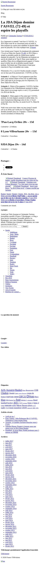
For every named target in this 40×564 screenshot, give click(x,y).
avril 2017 (8, 447)
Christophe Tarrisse (15, 36)
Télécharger (5, 554)
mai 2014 (8, 516)
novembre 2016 (10, 457)
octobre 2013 (10, 530)
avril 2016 (8, 471)
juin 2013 (8, 538)
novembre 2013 (10, 528)
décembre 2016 (10, 455)
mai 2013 (8, 540)
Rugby (12, 264)
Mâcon (19, 405)
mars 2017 (9, 449)
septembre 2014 (10, 508)
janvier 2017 (9, 453)
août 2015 (8, 487)
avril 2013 (8, 542)
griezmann (30, 400)
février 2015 (9, 499)
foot (18, 399)
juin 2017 (8, 443)
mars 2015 (9, 497)
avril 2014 (8, 518)
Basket (3, 194)
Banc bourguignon (11, 280)
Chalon (20, 194)
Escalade (13, 244)
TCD (7, 408)
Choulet (11, 393)
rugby (3, 408)
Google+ (4, 343)
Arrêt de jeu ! (10, 416)
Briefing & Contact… (13, 292)
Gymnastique (14, 254)
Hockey (12, 258)
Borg (23, 390)
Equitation (13, 248)
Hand (35, 400)
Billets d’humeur (11, 282)
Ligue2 (3, 405)
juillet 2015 (9, 489)
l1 (18, 403)
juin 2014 (8, 514)
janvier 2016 (9, 477)
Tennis (12, 270)
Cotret (16, 393)
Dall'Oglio (10, 397)
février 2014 (9, 522)
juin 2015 (8, 491)
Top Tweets (9, 288)
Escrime (12, 246)
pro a (37, 194)
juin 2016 (8, 467)
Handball (13, 256)
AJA (3, 390)
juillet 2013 (9, 536)
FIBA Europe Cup (10, 400)
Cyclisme (13, 242)
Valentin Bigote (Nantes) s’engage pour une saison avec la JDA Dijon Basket (20, 427)
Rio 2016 (8, 278)
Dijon (30, 396)
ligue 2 (36, 403)
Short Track (14, 266)
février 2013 (9, 546)
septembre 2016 (10, 461)
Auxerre (10, 390)
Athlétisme (13, 232)
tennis (11, 408)
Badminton (14, 236)
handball (4, 403)
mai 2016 (8, 469)
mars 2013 (9, 544)
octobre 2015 (10, 483)
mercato (8, 405)
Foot (11, 250)
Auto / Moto (14, 234)
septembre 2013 (10, 532)
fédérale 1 (24, 400)
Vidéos (7, 284)
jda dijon (31, 194)
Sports (9, 194)
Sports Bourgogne (7, 6)
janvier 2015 (9, 501)
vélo (37, 408)
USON (24, 408)
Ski (11, 268)
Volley (12, 274)
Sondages (8, 286)
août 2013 (8, 534)
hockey (10, 403)
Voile (11, 272)
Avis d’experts (10, 290)
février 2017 (9, 451)
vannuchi (29, 408)
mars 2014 (9, 520)
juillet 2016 (9, 465)
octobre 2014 (10, 506)
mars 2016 (9, 473)
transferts (17, 408)
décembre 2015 (10, 479)
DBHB (16, 397)
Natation (13, 262)
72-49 (23, 53)
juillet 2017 (9, 441)
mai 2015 (8, 493)
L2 (21, 403)
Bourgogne (30, 390)
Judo (11, 260)
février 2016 (9, 475)
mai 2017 (8, 445)
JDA (25, 194)
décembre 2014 (10, 502)
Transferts (8, 276)
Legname (24, 403)
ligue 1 (30, 403)
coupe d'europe (22, 393)
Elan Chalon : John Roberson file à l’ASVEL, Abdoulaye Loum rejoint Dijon (21, 419)
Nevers (25, 405)
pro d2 (34, 405)
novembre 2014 (10, 504)
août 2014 (8, 510)
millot (14, 405)
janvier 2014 (9, 524)
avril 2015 (8, 495)
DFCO (22, 396)
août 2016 (8, 463)
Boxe (12, 240)
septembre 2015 (10, 485)
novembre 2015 (10, 481)
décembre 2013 (10, 526)
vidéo (33, 408)
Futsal (12, 252)
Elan (3, 400)
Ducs (36, 397)
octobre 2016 (10, 459)
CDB (36, 390)
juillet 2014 (9, 512)
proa (30, 405)
